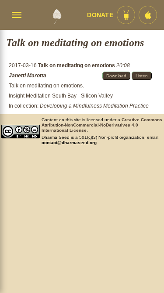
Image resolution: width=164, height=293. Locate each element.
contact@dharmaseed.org (69, 142)
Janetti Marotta (27, 75)
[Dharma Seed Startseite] (56, 15)
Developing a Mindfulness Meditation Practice (94, 106)
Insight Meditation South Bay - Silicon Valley (61, 96)
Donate (100, 15)
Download (116, 75)
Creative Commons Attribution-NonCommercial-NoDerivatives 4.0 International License (102, 125)
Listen (142, 75)
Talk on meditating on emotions (77, 65)
